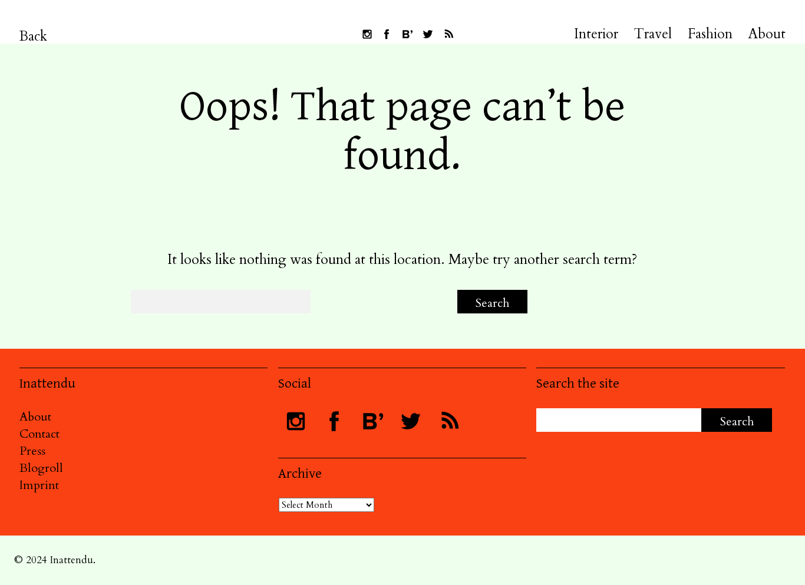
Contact (39, 434)
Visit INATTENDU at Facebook (386, 34)
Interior (596, 34)
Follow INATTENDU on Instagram (367, 34)
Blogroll (41, 468)
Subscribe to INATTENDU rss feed (448, 34)
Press (32, 451)
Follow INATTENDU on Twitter (428, 34)
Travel (653, 34)
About (767, 34)
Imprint (39, 485)
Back (33, 36)
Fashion (710, 34)
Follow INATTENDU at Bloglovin (407, 34)
